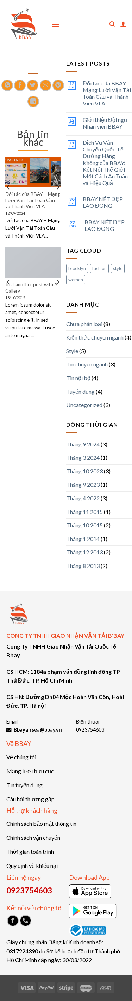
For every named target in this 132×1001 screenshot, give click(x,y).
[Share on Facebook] (20, 85)
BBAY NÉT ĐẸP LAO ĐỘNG (103, 202)
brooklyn (77, 268)
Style (72, 351)
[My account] (123, 24)
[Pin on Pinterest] (58, 85)
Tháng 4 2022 (83, 498)
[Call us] (25, 920)
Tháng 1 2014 (83, 538)
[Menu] (55, 24)
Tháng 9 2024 (83, 444)
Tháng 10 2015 (84, 525)
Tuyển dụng (80, 391)
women (75, 279)
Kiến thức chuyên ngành (95, 337)
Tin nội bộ (78, 378)
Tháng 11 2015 (84, 511)
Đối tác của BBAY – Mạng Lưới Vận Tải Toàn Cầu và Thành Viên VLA (107, 93)
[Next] (57, 201)
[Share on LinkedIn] (33, 101)
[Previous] (8, 201)
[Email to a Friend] (45, 85)
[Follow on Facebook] (13, 920)
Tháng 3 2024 (83, 457)
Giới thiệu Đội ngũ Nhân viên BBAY (105, 123)
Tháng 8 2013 (83, 565)
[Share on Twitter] (32, 85)
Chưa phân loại (84, 324)
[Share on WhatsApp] (7, 85)
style (117, 268)
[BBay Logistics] (22, 24)
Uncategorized (84, 405)
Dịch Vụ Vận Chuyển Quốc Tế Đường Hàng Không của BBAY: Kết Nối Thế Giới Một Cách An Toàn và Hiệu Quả (105, 162)
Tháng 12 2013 (84, 552)
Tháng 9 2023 (83, 484)
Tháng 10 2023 (84, 471)
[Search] (112, 24)
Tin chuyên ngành (87, 364)
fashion (99, 268)
